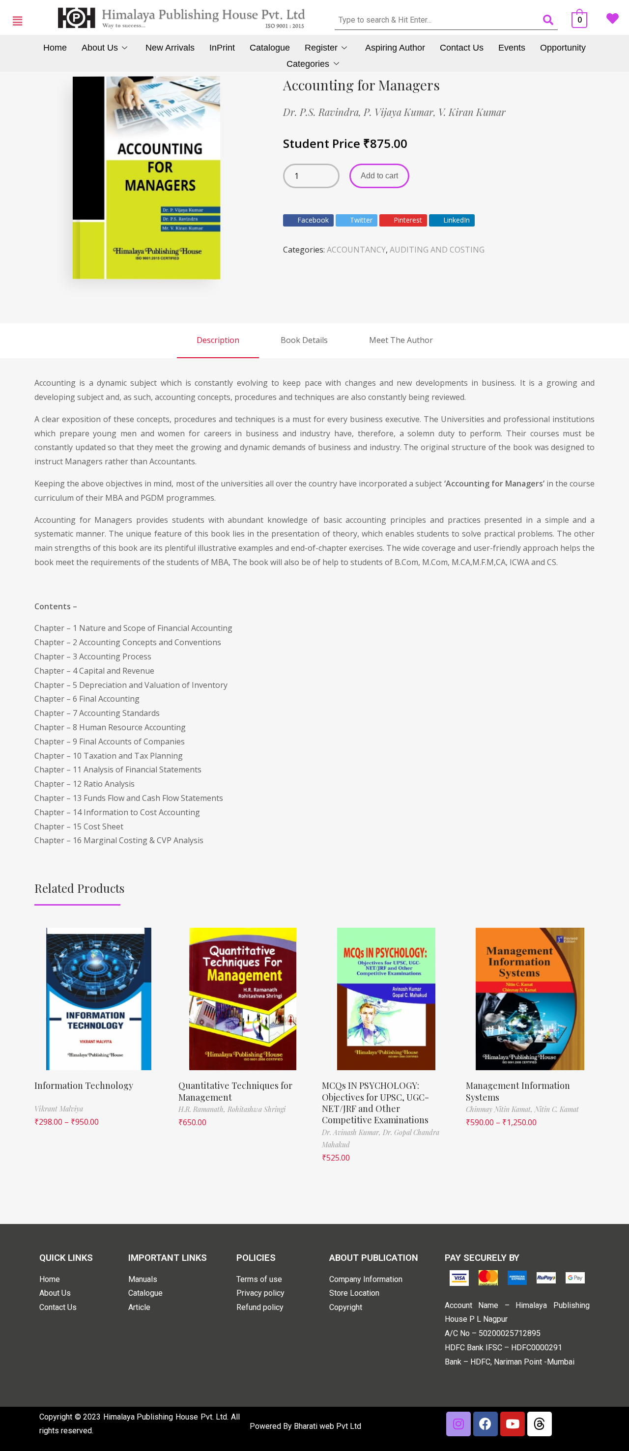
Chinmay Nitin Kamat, (500, 1109)
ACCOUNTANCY (356, 249)
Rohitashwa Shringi (257, 1109)
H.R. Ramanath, (203, 1109)
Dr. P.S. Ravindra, (323, 111)
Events (511, 48)
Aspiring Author (395, 48)
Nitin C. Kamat (557, 1109)
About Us (100, 48)
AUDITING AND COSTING (437, 249)
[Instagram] (458, 1424)
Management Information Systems (518, 1091)
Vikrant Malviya (58, 1108)
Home (55, 48)
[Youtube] (512, 1424)
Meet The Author (401, 340)
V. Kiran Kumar (472, 111)
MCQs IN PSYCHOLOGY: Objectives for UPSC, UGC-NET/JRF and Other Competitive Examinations (375, 1103)
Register (321, 48)
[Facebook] (485, 1424)
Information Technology (83, 1085)
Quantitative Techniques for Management (235, 1091)
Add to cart (379, 175)
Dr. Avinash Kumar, (352, 1132)
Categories (307, 64)
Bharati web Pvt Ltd (327, 1426)
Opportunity (563, 48)
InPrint (222, 48)
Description (218, 340)
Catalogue (270, 48)
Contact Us (462, 48)
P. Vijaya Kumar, (401, 111)
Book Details (304, 340)
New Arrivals (170, 48)
